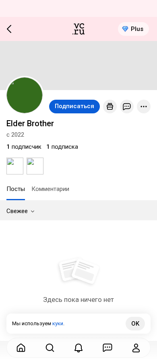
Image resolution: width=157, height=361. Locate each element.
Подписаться (74, 106)
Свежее (17, 211)
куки (57, 323)
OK (135, 323)
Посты (15, 189)
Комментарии (50, 189)
